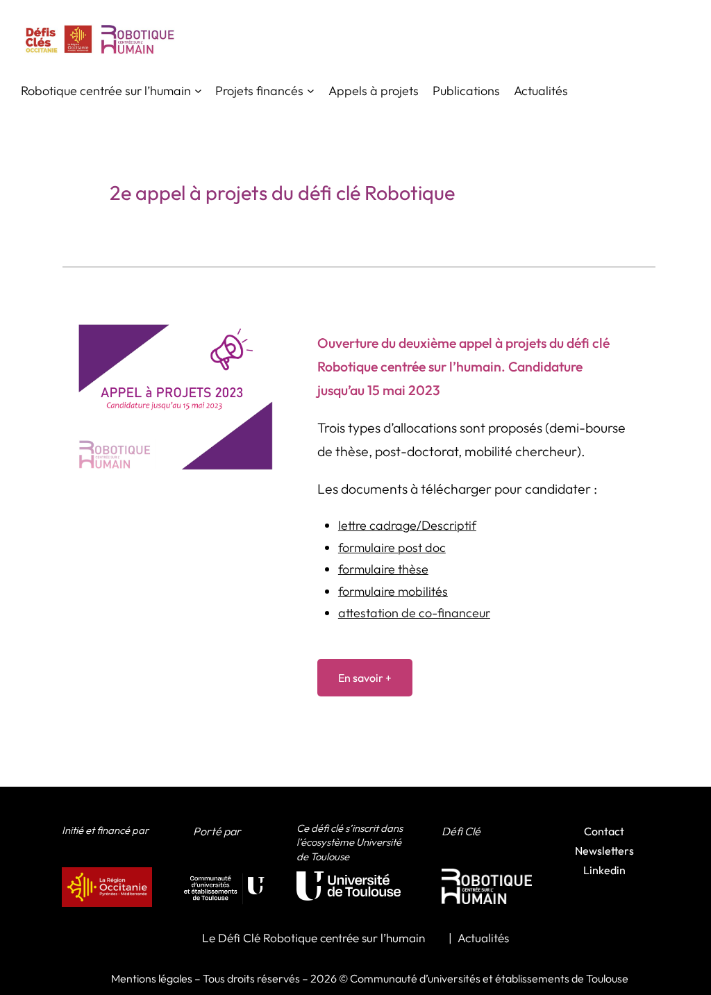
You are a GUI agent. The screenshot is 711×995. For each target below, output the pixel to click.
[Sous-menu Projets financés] (311, 90)
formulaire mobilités (393, 591)
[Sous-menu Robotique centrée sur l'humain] (198, 90)
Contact (604, 831)
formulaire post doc (392, 547)
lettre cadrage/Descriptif (407, 525)
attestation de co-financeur (414, 613)
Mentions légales (151, 978)
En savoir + (365, 678)
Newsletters (604, 851)
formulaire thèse (383, 569)
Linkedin (604, 870)
